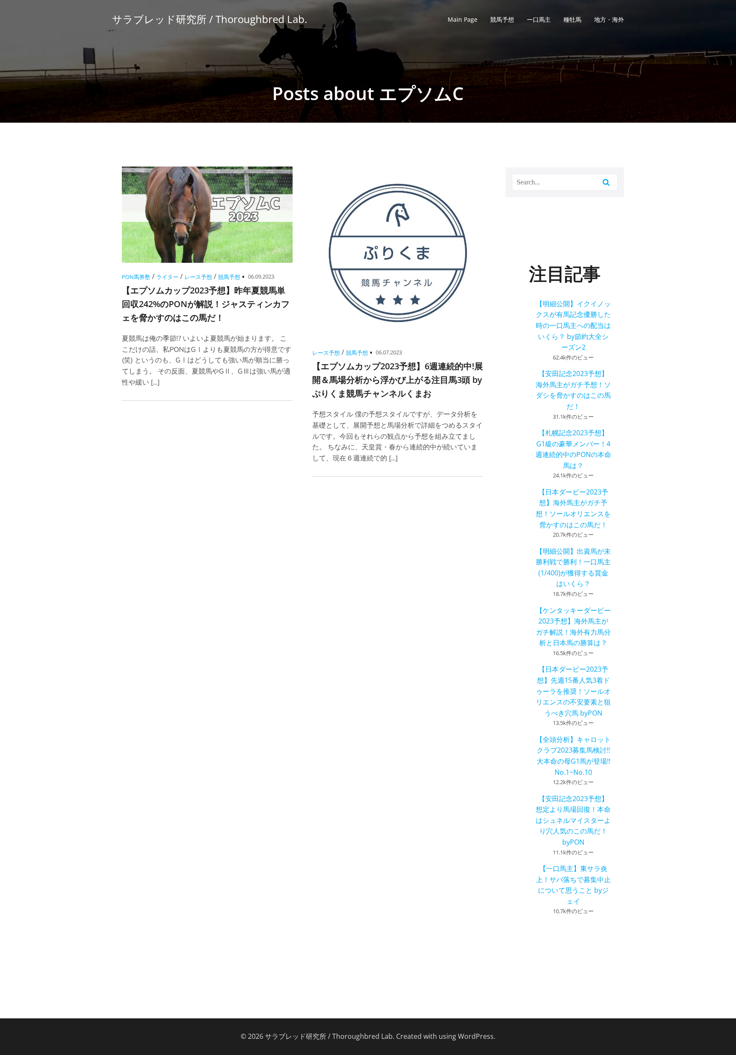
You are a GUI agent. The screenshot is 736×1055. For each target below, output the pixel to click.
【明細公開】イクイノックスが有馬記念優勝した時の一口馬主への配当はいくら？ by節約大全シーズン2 (573, 325)
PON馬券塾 (136, 277)
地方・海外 (609, 19)
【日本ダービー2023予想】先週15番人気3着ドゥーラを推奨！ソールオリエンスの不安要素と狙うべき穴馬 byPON (573, 690)
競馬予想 (502, 19)
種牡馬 (572, 19)
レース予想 (198, 277)
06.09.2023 (261, 276)
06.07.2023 (389, 352)
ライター (167, 277)
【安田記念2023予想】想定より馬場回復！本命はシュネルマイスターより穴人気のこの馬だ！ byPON (573, 820)
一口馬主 (539, 19)
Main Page (462, 19)
